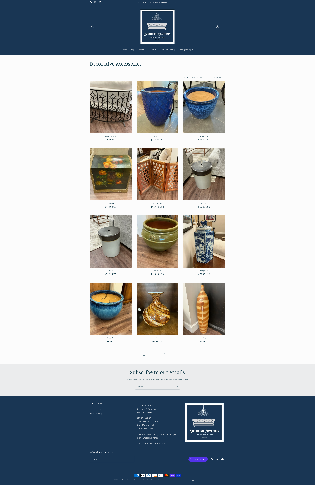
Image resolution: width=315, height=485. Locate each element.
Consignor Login (97, 409)
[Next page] (170, 354)
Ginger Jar (204, 271)
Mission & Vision (145, 405)
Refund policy (156, 480)
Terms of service (182, 480)
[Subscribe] (177, 387)
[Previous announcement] (131, 2)
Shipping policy (195, 480)
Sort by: (186, 77)
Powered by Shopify (141, 480)
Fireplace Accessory (110, 136)
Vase (157, 338)
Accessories (157, 203)
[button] (92, 26)
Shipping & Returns (146, 409)
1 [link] (144, 353)
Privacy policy (168, 480)
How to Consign (97, 413)
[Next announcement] (183, 2)
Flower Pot (157, 136)
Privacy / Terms (144, 412)
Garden (204, 203)
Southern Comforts (127, 480)
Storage (111, 203)
